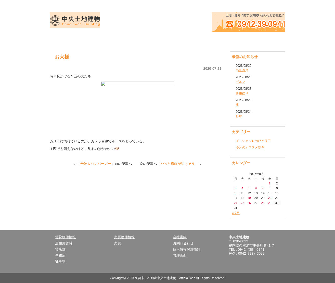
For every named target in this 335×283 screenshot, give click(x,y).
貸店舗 (60, 249)
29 (269, 202)
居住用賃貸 (63, 243)
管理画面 (180, 255)
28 (263, 202)
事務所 (60, 255)
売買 (117, 243)
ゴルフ (240, 82)
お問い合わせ (183, 243)
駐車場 (60, 261)
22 (269, 197)
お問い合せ (261, 39)
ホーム (73, 39)
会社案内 (214, 39)
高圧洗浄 (242, 70)
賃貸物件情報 (120, 39)
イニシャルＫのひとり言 (253, 141)
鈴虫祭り (242, 93)
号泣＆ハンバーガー (95, 164)
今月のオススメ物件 (250, 147)
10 (235, 193)
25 (242, 202)
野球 (239, 116)
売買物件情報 (167, 39)
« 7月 (236, 213)
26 (249, 202)
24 (235, 202)
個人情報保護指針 (186, 249)
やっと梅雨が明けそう (177, 164)
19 (249, 197)
